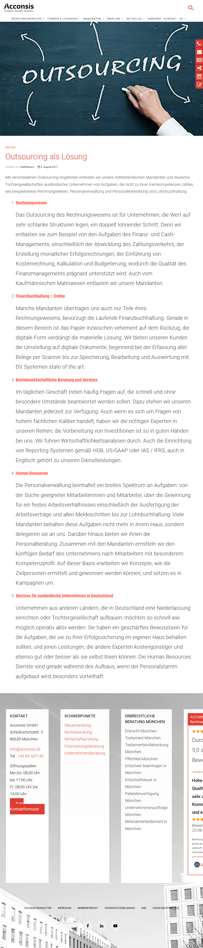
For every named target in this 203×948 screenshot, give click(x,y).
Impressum (64, 908)
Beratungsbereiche (27, 18)
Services (10, 147)
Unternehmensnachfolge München (146, 811)
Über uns (114, 18)
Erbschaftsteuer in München (140, 783)
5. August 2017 (49, 167)
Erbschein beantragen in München (146, 769)
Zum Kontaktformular (24, 806)
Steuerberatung (77, 725)
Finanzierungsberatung (84, 746)
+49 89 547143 (31, 756)
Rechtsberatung (78, 732)
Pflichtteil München (141, 759)
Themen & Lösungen (62, 18)
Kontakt (170, 18)
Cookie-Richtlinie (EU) (165, 908)
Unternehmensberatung (84, 753)
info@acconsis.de (25, 749)
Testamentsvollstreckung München (146, 748)
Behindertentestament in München (146, 825)
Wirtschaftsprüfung (81, 739)
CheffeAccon (26, 167)
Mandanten (92, 18)
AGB (143, 908)
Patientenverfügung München (142, 797)
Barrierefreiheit (88, 908)
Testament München (143, 738)
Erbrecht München (141, 731)
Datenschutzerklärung (120, 908)
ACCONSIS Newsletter (37, 908)
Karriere (154, 18)
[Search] (190, 7)
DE (181, 18)
